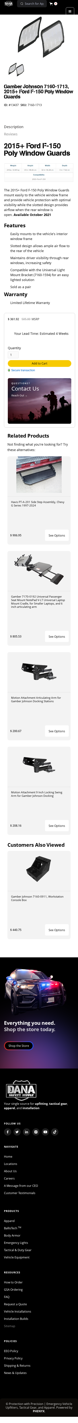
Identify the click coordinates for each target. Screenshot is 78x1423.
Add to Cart (39, 363)
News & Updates (15, 1373)
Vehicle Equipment (17, 1257)
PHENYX (39, 1411)
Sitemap (9, 1326)
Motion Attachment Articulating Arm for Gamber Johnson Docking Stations (36, 699)
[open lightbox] (39, 37)
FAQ (6, 1297)
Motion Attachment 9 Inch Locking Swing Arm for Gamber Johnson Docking (36, 794)
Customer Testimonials (19, 1193)
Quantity (14, 348)
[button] (53, 3)
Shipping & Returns (17, 1366)
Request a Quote (15, 1304)
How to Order (13, 1282)
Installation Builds (16, 1319)
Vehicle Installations (17, 1311)
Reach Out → (19, 395)
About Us (10, 1171)
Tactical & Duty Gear (18, 1250)
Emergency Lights (16, 1243)
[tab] (13, 127)
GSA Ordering (13, 1290)
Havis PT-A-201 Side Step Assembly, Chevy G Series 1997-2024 (37, 503)
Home (8, 1157)
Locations (10, 1164)
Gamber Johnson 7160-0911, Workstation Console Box (37, 898)
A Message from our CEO (21, 1186)
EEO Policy (11, 1351)
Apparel (9, 1221)
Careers (9, 1178)
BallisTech (12, 1228)
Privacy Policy (13, 1358)
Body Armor (12, 1235)
